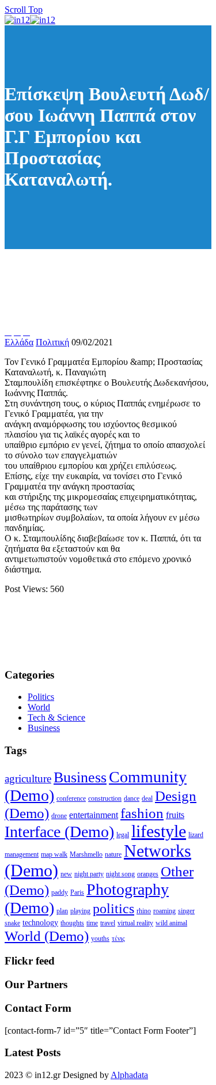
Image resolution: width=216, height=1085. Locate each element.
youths (100, 939)
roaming (164, 911)
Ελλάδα (19, 342)
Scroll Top (24, 9)
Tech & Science (56, 717)
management (22, 854)
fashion (142, 813)
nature (113, 854)
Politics (41, 697)
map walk (54, 854)
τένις (118, 939)
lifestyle (158, 831)
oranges (147, 874)
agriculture (28, 779)
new (66, 874)
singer (186, 911)
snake (12, 923)
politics (113, 908)
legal (122, 835)
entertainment (93, 814)
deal (147, 798)
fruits (175, 814)
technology (40, 922)
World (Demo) (47, 936)
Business (44, 728)
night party (89, 874)
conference (71, 798)
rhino (144, 911)
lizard (195, 835)
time (92, 923)
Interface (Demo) (59, 832)
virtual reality (135, 923)
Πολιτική (52, 342)
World (39, 707)
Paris (77, 892)
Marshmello (86, 854)
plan (62, 911)
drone (59, 816)
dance (131, 798)
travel (107, 923)
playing (80, 911)
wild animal (171, 923)
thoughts (72, 923)
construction (105, 798)
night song (120, 874)
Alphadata (129, 1075)
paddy (59, 892)
